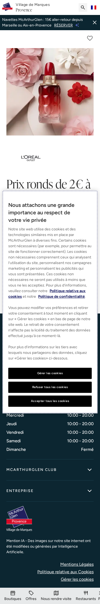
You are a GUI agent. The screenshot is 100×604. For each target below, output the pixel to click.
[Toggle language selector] (93, 7)
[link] (33, 7)
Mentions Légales (77, 564)
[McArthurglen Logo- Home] (7, 7)
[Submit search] (83, 7)
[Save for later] (90, 38)
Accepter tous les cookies (50, 401)
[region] (49, 302)
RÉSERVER (63, 25)
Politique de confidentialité (61, 296)
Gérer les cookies (77, 579)
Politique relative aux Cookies (65, 571)
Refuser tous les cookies (50, 387)
